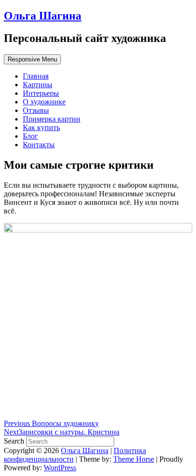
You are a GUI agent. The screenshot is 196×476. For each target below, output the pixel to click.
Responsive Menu (32, 59)
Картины (37, 85)
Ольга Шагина (42, 16)
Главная (36, 76)
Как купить (41, 127)
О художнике (44, 102)
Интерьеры (41, 93)
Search (15, 441)
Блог (30, 136)
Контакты (39, 145)
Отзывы (36, 110)
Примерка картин (51, 119)
